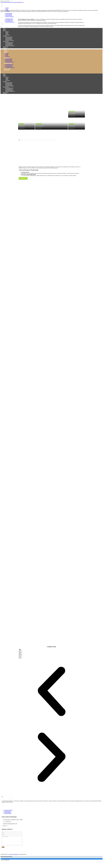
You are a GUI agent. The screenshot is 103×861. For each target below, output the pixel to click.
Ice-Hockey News (38, 123)
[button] (51, 691)
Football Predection (7, 813)
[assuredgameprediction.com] (6, 2)
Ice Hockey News (40, 126)
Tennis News (21, 123)
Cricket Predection (7, 812)
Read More (23, 178)
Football (7, 7)
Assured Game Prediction (13, 854)
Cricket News (71, 123)
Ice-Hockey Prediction (8, 810)
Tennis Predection (7, 811)
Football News (71, 111)
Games (5, 6)
